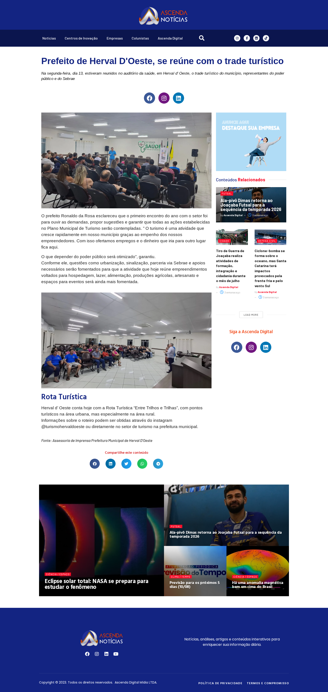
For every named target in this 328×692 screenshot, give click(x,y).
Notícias (49, 38)
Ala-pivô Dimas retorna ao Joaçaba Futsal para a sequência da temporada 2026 (250, 205)
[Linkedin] (256, 38)
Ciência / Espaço (58, 574)
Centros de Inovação (81, 38)
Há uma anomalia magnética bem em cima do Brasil (257, 584)
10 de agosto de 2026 (88, 594)
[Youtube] (116, 654)
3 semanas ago (260, 215)
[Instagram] (237, 38)
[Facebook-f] (247, 38)
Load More (251, 314)
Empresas (115, 38)
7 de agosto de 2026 (247, 594)
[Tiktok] (266, 38)
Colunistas (140, 38)
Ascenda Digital (170, 38)
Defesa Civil (267, 240)
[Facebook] (149, 98)
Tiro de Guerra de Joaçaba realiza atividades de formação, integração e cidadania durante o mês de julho (231, 266)
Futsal (227, 193)
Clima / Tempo (180, 576)
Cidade (224, 240)
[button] (95, 464)
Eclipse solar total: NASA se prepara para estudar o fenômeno (96, 584)
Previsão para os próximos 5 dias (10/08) (195, 584)
